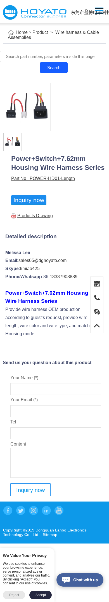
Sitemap (50, 534)
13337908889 (63, 276)
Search (53, 67)
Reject (14, 595)
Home (22, 32)
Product (40, 32)
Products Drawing (35, 215)
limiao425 (30, 268)
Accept (40, 595)
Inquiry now (28, 200)
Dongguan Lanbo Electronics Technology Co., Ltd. (35, 12)
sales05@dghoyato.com (42, 260)
